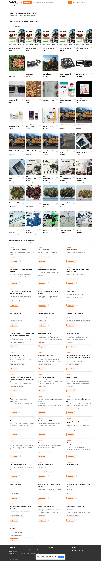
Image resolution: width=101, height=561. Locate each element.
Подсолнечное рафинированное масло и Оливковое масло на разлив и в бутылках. (21, 379)
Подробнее (14, 261)
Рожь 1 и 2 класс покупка (74, 313)
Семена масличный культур (47, 270)
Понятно (61, 557)
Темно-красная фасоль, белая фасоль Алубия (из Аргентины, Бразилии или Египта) (49, 99)
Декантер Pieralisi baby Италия (66, 151)
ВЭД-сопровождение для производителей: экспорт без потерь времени (31, 177)
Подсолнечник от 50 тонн (18, 250)
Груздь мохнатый (15, 484)
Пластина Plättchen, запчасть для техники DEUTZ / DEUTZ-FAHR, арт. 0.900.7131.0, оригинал (31, 47)
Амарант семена (71, 250)
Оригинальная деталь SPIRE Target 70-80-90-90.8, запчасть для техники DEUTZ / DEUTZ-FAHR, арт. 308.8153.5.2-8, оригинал (82, 47)
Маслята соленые (72, 465)
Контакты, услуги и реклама (55, 549)
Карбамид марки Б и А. (45, 355)
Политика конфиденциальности (24, 555)
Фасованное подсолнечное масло (49, 443)
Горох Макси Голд (15, 313)
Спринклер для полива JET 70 (15, 229)
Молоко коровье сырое (46, 506)
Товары (10, 6)
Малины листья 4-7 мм (15, 203)
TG (79, 550)
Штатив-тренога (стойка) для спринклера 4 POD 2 (66, 229)
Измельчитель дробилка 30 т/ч (15, 177)
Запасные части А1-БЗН (46, 313)
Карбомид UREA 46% (17, 355)
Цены (38, 6)
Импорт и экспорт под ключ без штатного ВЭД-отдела (82, 177)
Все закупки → (88, 243)
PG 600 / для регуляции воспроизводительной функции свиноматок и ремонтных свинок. (66, 99)
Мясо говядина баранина (18, 465)
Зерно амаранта (15, 421)
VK (72, 550)
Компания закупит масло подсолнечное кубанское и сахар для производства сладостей (78, 357)
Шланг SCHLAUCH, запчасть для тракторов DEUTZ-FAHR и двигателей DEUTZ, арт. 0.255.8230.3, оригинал (49, 47)
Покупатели (32, 6)
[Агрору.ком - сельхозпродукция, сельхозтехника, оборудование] (15, 2)
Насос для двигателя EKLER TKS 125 (31, 229)
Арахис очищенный (72, 377)
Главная (10, 8)
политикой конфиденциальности (45, 557)
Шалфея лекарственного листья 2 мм (49, 203)
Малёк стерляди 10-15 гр (46, 421)
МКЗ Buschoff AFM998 (65, 125)
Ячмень (12, 528)
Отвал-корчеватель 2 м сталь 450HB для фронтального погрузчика (49, 73)
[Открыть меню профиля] (90, 2)
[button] (70, 2)
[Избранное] (87, 2)
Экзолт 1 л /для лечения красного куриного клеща (49, 125)
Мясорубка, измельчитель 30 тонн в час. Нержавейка (82, 151)
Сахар (12, 443)
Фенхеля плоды (80, 203)
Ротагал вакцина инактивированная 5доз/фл (14, 125)
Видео (50, 6)
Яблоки (10, 73)
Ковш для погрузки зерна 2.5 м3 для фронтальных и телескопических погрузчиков (14, 99)
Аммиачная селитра (44, 333)
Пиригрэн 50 (70, 291)
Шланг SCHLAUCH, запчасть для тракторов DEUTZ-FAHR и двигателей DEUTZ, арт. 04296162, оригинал (66, 47)
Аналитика (44, 6)
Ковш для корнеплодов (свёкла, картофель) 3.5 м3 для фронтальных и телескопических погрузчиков (66, 73)
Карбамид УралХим (72, 333)
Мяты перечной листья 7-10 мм (66, 203)
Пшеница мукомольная (45, 465)
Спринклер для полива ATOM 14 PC (48, 229)
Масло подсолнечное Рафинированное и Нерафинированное (78, 444)
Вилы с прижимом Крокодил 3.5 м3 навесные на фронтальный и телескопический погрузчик (30, 73)
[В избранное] (23, 47)
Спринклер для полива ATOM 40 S (82, 229)
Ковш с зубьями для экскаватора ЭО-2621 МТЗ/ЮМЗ (20, 292)
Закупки (25, 6)
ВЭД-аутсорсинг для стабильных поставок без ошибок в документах (65, 177)
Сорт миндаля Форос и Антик (32, 99)
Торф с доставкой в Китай (46, 377)
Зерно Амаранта (43, 250)
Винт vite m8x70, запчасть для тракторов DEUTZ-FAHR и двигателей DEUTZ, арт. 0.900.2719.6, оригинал (15, 47)
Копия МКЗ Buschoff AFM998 (48, 151)
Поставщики (17, 6)
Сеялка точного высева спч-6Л (76, 506)
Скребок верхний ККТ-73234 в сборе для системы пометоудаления (22, 334)
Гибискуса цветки (30, 203)
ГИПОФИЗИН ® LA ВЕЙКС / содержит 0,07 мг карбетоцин (82, 99)
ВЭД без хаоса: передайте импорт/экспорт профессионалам (48, 177)
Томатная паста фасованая (18, 399)
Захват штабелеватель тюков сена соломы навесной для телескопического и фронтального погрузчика (82, 73)
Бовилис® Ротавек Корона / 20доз (30, 125)
